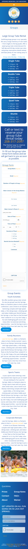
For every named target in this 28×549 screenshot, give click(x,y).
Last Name (14, 205)
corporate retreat (17, 423)
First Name (14, 199)
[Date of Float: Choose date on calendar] (18, 220)
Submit (4, 286)
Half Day (14, 236)
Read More (6, 329)
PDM (18, 546)
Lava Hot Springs (7, 339)
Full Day (15, 238)
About (4, 500)
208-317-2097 (14, 141)
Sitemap (10, 546)
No (14, 246)
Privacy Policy (10, 545)
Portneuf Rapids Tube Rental (13, 544)
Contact (5, 495)
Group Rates (19, 491)
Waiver (17, 500)
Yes (15, 244)
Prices (4, 491)
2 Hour (15, 234)
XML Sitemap (22, 545)
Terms (16, 545)
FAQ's (16, 495)
